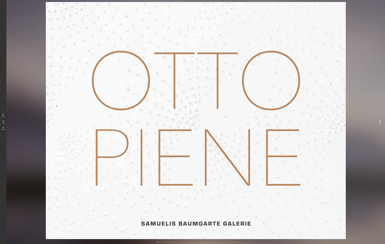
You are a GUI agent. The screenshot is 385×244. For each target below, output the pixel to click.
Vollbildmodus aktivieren (242, 242)
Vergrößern (238, 242)
